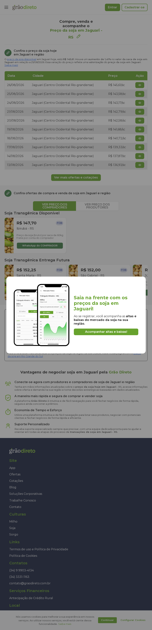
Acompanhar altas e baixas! (106, 331)
